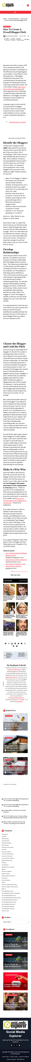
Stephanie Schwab (18, 665)
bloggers (27, 39)
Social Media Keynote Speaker (11, 893)
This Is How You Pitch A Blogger (16, 560)
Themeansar (16, 1054)
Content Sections (7, 856)
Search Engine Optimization (10, 886)
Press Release (6, 880)
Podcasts (4, 878)
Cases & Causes (6, 851)
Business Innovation (8, 847)
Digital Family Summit (11, 677)
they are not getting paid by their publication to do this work (14, 501)
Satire (3, 882)
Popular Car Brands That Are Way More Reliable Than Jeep (8, 634)
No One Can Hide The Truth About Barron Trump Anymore (21, 598)
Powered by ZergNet (23, 580)
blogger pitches (13, 39)
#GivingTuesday (6, 843)
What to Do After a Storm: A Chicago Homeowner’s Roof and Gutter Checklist (15, 748)
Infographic (5, 865)
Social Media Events (8, 891)
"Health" (4, 836)
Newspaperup (25, 1052)
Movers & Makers (7, 871)
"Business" (5, 834)
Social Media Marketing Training (11, 897)
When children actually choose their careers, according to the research (14, 822)
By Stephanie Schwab (12, 36)
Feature (4, 862)
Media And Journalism (8, 867)
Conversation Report (8, 858)
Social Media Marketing (9, 895)
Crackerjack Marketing (13, 669)
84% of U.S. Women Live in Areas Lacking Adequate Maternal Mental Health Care (15, 817)
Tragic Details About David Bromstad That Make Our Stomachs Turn (21, 634)
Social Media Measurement (10, 900)
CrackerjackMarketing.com (16, 697)
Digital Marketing (7, 860)
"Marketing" (5, 838)
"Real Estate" (6, 841)
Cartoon (4, 849)
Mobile (4, 869)
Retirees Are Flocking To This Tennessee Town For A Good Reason (8, 598)
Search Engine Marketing (9, 884)
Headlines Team (11, 750)
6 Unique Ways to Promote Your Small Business (15, 811)
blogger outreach (7, 39)
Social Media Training (8, 908)
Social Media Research (8, 904)
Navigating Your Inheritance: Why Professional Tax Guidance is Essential (15, 727)
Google (22, 699)
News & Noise (6, 873)
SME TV (4, 889)
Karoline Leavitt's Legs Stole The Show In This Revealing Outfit (22, 616)
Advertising (5, 845)
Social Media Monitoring (9, 902)
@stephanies (18, 701)
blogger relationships (20, 39)
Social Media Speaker (8, 906)
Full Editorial (10, 728)
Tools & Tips (7, 26)
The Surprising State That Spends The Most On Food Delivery (9, 616)
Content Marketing (7, 854)
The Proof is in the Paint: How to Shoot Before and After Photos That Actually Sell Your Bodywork (15, 771)
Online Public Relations (8, 876)
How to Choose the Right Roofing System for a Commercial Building (16, 799)
